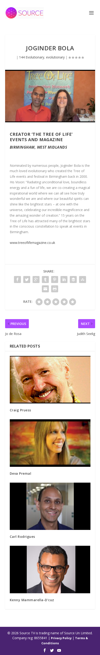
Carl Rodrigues (22, 536)
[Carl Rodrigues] (50, 506)
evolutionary (55, 57)
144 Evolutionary (31, 57)
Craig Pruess (20, 410)
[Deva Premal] (50, 443)
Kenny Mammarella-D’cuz (32, 600)
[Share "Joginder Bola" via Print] (54, 288)
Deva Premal (20, 473)
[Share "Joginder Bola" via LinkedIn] (64, 279)
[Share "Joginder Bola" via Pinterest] (54, 279)
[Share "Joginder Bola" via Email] (45, 288)
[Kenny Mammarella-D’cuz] (50, 569)
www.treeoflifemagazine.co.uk (32, 242)
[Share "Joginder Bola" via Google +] (36, 279)
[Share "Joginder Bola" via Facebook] (17, 279)
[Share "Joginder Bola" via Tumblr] (45, 279)
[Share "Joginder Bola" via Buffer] (73, 279)
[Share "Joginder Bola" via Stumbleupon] (82, 279)
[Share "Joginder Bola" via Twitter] (26, 279)
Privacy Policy (61, 638)
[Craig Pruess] (50, 379)
